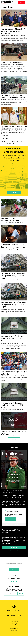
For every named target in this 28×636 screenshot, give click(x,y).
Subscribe (14, 581)
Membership (17, 610)
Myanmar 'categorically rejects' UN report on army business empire (13, 275)
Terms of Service (11, 615)
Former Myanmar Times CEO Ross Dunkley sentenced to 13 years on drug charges (13, 246)
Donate (21, 2)
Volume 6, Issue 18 (6, 490)
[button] (15, 628)
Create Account (10, 519)
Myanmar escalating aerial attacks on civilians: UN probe (13, 96)
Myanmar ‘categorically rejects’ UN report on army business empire (13, 304)
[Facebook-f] (12, 624)
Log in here (16, 524)
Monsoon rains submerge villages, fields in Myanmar (12, 63)
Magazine (9, 610)
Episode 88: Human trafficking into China (13, 432)
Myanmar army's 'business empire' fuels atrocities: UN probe (12, 405)
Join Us (14, 569)
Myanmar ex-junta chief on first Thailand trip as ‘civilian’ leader (14, 127)
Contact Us (14, 618)
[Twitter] (15, 624)
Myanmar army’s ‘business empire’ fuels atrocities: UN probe (12, 338)
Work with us (20, 612)
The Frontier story (9, 612)
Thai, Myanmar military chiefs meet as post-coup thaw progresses (13, 31)
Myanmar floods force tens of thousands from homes (12, 219)
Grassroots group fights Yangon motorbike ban (14, 372)
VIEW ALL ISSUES (14, 550)
